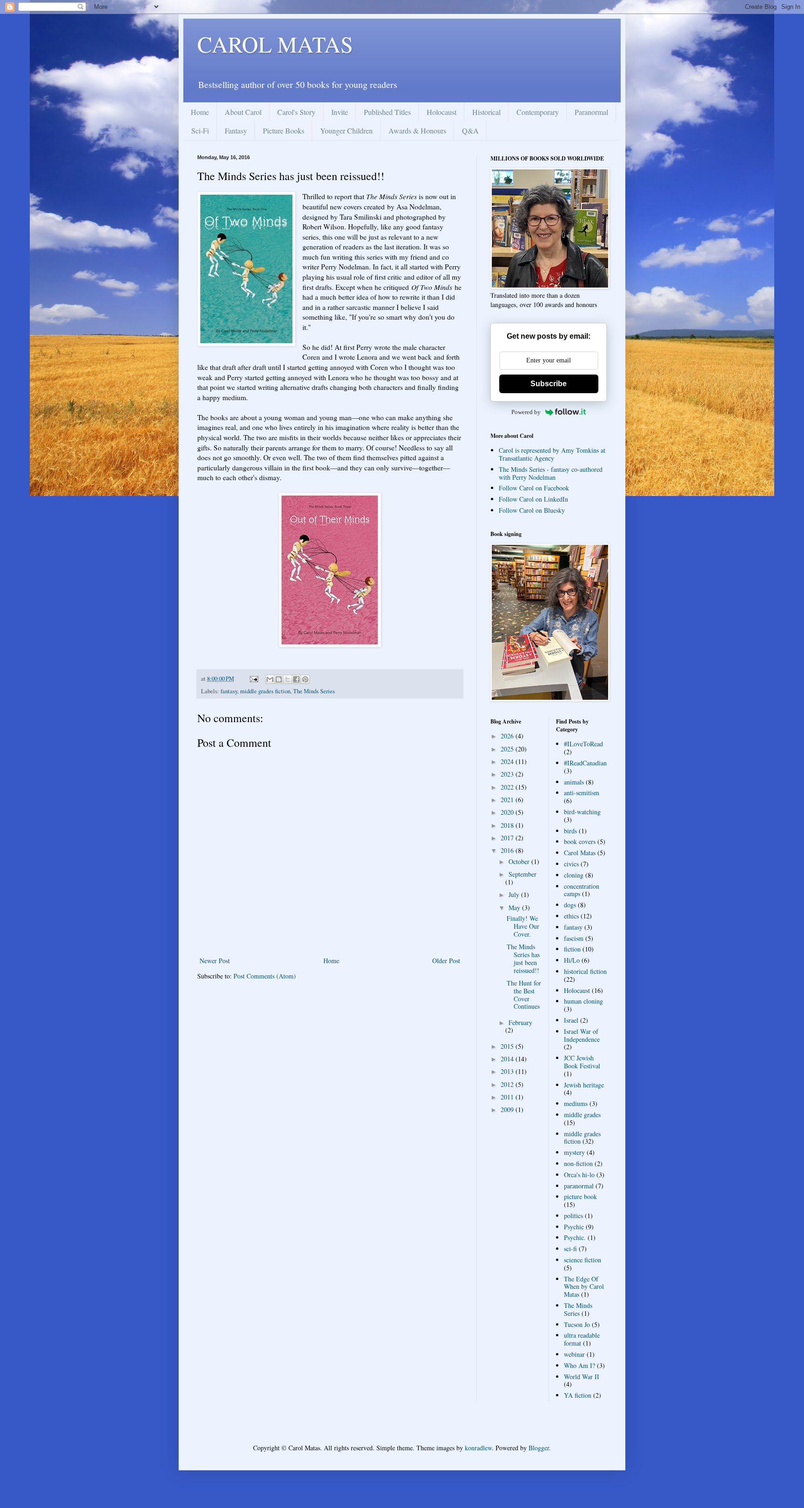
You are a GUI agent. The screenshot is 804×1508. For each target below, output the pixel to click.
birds (570, 830)
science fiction (582, 1259)
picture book (580, 1196)
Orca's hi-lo (579, 1174)
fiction (572, 949)
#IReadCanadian (585, 762)
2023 (508, 774)
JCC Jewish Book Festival (582, 1061)
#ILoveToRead (583, 743)
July (515, 894)
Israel (571, 1020)
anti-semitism (581, 792)
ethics (571, 916)
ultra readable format (582, 1339)
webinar (574, 1354)
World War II (581, 1376)
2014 (508, 1058)
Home (200, 112)
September (522, 874)
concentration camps (581, 890)
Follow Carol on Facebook (534, 487)
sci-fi (570, 1248)
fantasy (229, 691)
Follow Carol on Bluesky (532, 510)
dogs (570, 904)
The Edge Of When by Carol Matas (584, 1286)
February (520, 1022)
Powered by (526, 412)
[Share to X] (287, 679)
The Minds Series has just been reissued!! (523, 958)
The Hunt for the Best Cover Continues (524, 995)
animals (574, 781)
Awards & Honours (417, 130)
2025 (508, 748)
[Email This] (270, 679)
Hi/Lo (572, 960)
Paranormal (591, 112)
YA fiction (577, 1395)
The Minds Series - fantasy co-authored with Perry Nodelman (551, 473)
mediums (576, 1103)
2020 (508, 812)
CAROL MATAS (275, 44)
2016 (508, 850)
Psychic (574, 1226)
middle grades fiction (265, 691)
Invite (339, 112)
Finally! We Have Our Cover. (523, 926)
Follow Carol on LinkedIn (533, 499)
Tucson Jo (577, 1324)
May (515, 907)
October (520, 861)
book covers (580, 841)
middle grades (582, 1114)
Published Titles (387, 112)
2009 (508, 1109)
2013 (508, 1071)
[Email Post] (253, 679)
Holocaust (441, 112)
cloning (573, 875)
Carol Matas (580, 852)
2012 (508, 1084)
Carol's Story (296, 112)
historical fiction (585, 971)
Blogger (539, 1447)
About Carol (243, 112)
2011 (508, 1096)
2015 (508, 1046)
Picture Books (283, 130)
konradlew (478, 1447)
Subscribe (548, 384)
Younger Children (346, 130)
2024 (508, 761)
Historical (486, 112)
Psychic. (575, 1237)
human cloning (583, 1001)
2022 (508, 787)
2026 (508, 735)
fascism (573, 938)
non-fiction (578, 1163)
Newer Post (215, 960)
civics (571, 863)
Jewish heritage (584, 1084)
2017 (508, 837)
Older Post (446, 960)
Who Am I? (579, 1365)
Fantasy (236, 130)
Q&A (470, 130)
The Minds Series (314, 691)
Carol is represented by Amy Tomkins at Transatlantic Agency (552, 454)
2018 (508, 825)
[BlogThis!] (278, 679)
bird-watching (582, 811)
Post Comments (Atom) (265, 976)
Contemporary (537, 112)
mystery (574, 1152)
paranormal (579, 1185)
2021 (508, 799)
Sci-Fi (200, 130)
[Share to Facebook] (296, 679)
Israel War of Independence (582, 1035)
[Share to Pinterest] (305, 679)
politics (573, 1215)
